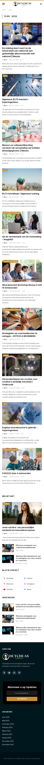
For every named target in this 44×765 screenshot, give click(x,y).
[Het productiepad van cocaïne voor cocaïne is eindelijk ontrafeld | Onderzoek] (22, 365)
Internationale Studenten (12, 309)
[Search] (41, 3)
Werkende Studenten (10, 261)
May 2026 (5, 720)
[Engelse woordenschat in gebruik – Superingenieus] (22, 413)
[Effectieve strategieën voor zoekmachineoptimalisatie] (8, 548)
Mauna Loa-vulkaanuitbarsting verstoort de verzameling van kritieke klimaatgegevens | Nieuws (21, 148)
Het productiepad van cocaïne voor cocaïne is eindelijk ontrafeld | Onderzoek (19, 382)
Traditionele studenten (11, 213)
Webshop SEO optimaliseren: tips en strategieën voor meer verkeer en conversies (28, 558)
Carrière (6, 504)
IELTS (5, 75)
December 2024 (8, 724)
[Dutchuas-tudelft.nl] (22, 3)
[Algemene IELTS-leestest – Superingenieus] (22, 85)
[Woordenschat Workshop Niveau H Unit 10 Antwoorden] (22, 271)
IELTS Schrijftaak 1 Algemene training (20, 193)
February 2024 (7, 727)
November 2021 (8, 744)
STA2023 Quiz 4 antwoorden (16, 473)
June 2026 (5, 717)
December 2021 (8, 741)
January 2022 (6, 738)
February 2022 (7, 734)
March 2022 (6, 731)
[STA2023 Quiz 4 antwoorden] (22, 459)
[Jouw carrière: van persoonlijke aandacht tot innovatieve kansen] (22, 513)
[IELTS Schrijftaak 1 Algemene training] (22, 179)
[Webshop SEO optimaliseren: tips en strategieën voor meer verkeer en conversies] (8, 559)
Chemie (6, 24)
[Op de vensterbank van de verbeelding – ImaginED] (22, 222)
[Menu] (3, 3)
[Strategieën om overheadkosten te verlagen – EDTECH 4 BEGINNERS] (22, 319)
